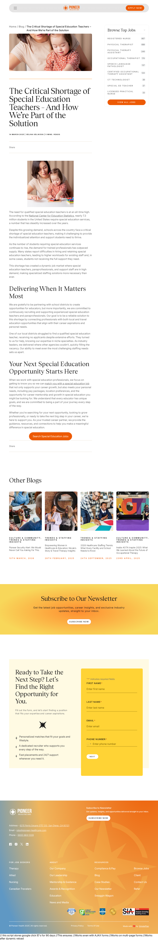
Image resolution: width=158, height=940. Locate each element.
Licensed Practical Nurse (120, 92)
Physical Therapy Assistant (119, 51)
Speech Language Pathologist (119, 65)
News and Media (59, 902)
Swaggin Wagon (104, 895)
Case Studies (102, 882)
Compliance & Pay (105, 868)
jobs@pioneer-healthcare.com (31, 830)
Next (92, 756)
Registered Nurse (119, 38)
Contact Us (140, 882)
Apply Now (135, 8)
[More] (18, 147)
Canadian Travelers (20, 889)
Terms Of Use (93, 926)
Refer (137, 889)
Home (12, 26)
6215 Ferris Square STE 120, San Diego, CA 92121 (44, 825)
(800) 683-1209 (26, 835)
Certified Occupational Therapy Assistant (123, 73)
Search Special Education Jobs (50, 436)
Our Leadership (58, 875)
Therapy (14, 868)
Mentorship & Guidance (63, 882)
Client (137, 875)
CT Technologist (119, 80)
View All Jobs (126, 102)
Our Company (58, 868)
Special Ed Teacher (120, 86)
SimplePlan (144, 926)
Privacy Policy (77, 926)
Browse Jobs (141, 868)
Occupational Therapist (124, 58)
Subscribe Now (79, 621)
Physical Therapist (120, 44)
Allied (12, 875)
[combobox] (89, 744)
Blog (21, 26)
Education (55, 895)
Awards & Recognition (62, 889)
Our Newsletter (103, 889)
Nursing (13, 882)
